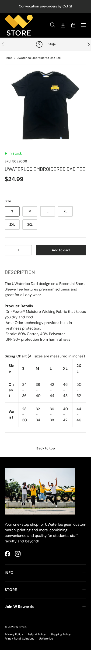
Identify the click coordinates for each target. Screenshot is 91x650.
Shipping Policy (60, 634)
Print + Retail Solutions (19, 638)
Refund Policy (37, 634)
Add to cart (61, 250)
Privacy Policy (14, 634)
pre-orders (48, 6)
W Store (20, 627)
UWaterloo (46, 638)
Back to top (45, 448)
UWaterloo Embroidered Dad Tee (39, 57)
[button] (73, 25)
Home (8, 57)
